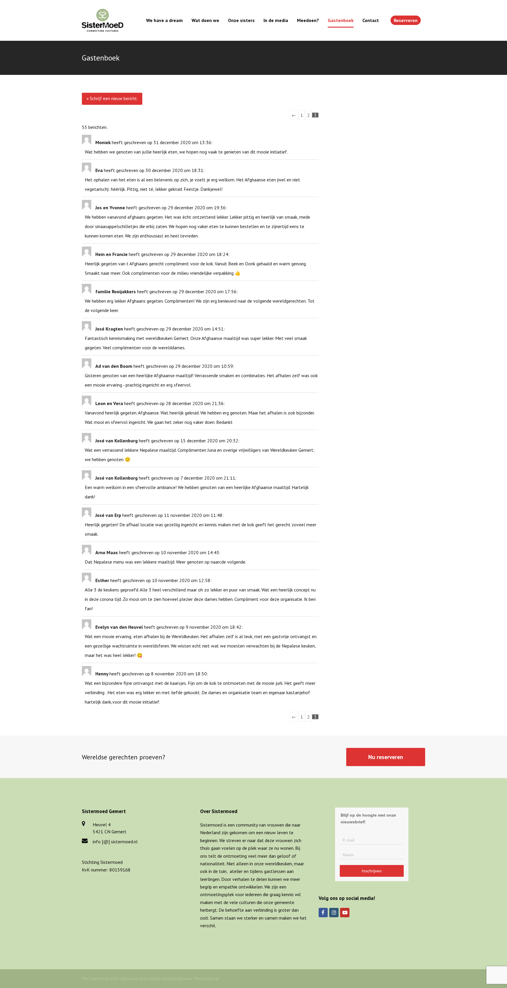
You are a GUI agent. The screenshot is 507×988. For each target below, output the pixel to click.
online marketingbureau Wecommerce (183, 978)
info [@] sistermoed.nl (115, 841)
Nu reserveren (385, 757)
